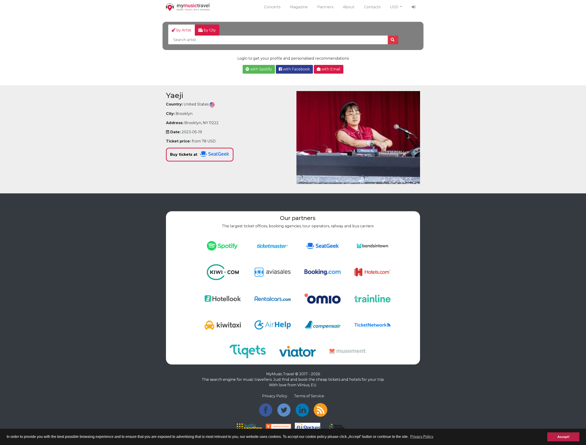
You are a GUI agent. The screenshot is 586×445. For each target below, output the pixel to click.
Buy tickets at (184, 154)
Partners (325, 7)
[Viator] (297, 351)
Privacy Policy (274, 396)
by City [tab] (209, 30)
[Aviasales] (273, 272)
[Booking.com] (322, 272)
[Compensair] (322, 325)
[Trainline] (372, 298)
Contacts (372, 7)
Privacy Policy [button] (421, 437)
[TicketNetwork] (372, 325)
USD (394, 7)
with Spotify (260, 69)
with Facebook (296, 69)
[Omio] (322, 298)
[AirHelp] (273, 325)
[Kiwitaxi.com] (223, 325)
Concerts (272, 7)
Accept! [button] (563, 437)
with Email (330, 69)
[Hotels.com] (372, 272)
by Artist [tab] (183, 30)
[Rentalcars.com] (273, 298)
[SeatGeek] (322, 245)
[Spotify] (223, 245)
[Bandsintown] (372, 245)
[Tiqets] (248, 351)
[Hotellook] (223, 298)
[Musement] (347, 351)
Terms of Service (309, 396)
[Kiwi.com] (223, 272)
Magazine (299, 7)
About (349, 7)
